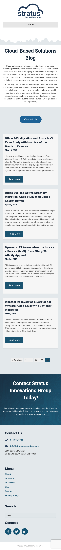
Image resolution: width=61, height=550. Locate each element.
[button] (14, 179)
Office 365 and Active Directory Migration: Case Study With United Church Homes (27, 196)
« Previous (17, 360)
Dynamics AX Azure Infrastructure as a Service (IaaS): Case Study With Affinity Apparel (29, 251)
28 (36, 360)
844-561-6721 (16, 440)
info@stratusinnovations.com (24, 446)
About (8, 474)
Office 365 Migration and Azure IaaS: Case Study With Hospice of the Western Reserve (29, 142)
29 (42, 360)
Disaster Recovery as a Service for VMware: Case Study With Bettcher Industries (28, 305)
